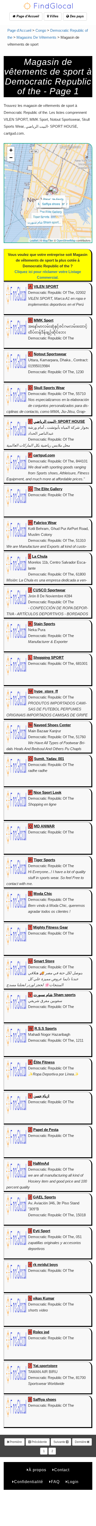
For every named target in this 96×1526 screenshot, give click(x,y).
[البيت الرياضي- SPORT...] (50, 195)
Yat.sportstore (45, 1366)
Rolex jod (41, 1332)
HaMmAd (41, 1163)
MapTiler (48, 240)
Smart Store (44, 961)
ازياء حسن (41, 1096)
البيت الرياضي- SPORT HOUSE (59, 421)
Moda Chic (42, 893)
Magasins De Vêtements (36, 37)
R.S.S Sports (45, 1028)
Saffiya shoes (51, 204)
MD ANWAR (44, 826)
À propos (37, 1470)
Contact (61, 1470)
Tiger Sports (41, 216)
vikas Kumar (43, 1298)
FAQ (55, 1482)
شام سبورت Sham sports (54, 995)
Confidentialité (28, 1482)
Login (73, 1482)
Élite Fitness (44, 1062)
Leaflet (34, 240)
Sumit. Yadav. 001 (49, 759)
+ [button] (11, 150)
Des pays (76, 16)
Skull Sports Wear (49, 388)
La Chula (39, 556)
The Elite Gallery (51, 212)
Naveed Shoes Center (52, 725)
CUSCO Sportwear (49, 590)
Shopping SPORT (48, 657)
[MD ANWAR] (55, 190)
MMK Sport (43, 320)
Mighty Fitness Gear (50, 927)
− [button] (11, 157)
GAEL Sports (44, 1197)
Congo (40, 30)
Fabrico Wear (45, 522)
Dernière (81, 1442)
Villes (53, 16)
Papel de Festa (53, 199)
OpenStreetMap (66, 240)
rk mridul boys (45, 1264)
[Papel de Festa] (52, 189)
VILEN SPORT (46, 286)
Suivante (59, 1442)
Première (15, 1442)
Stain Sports (44, 624)
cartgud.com (44, 455)
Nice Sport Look (47, 792)
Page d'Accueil (27, 16)
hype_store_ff (46, 691)
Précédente (39, 1442)
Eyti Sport (41, 1231)
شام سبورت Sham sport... (44, 222)
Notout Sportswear (50, 354)
